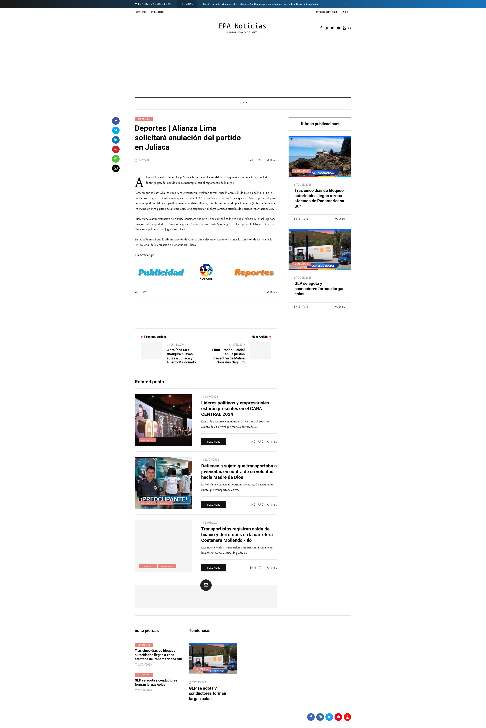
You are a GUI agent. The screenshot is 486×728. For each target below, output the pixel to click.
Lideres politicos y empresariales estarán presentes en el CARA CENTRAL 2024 (235, 408)
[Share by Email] (116, 168)
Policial (165, 503)
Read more (213, 441)
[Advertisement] (243, 68)
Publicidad (157, 12)
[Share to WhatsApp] (116, 159)
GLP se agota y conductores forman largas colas (319, 288)
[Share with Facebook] (116, 121)
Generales (144, 119)
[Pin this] (116, 149)
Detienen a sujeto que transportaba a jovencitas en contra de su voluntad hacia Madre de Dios (239, 471)
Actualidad (301, 171)
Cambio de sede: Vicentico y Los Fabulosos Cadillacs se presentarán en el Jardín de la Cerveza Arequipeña (222, 4)
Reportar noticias (326, 12)
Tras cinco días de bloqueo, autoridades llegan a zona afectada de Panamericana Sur (158, 654)
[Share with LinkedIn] (116, 140)
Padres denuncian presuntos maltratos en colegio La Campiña (210, 693)
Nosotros (140, 12)
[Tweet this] (116, 130)
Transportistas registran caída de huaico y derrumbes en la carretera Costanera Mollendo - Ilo (237, 534)
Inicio (345, 12)
